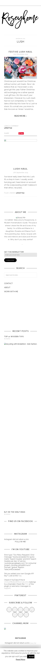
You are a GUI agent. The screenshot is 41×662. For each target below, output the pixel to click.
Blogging (7, 339)
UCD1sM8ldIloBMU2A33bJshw (16, 582)
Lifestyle (8, 128)
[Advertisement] (20, 311)
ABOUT (7, 287)
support (7, 588)
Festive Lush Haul (20, 51)
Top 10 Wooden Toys (14, 336)
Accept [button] (31, 656)
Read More (20, 659)
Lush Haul (20, 168)
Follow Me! (20, 542)
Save (22, 133)
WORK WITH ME (11, 292)
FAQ (26, 584)
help (20, 576)
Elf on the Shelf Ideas (14, 512)
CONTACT (8, 283)
